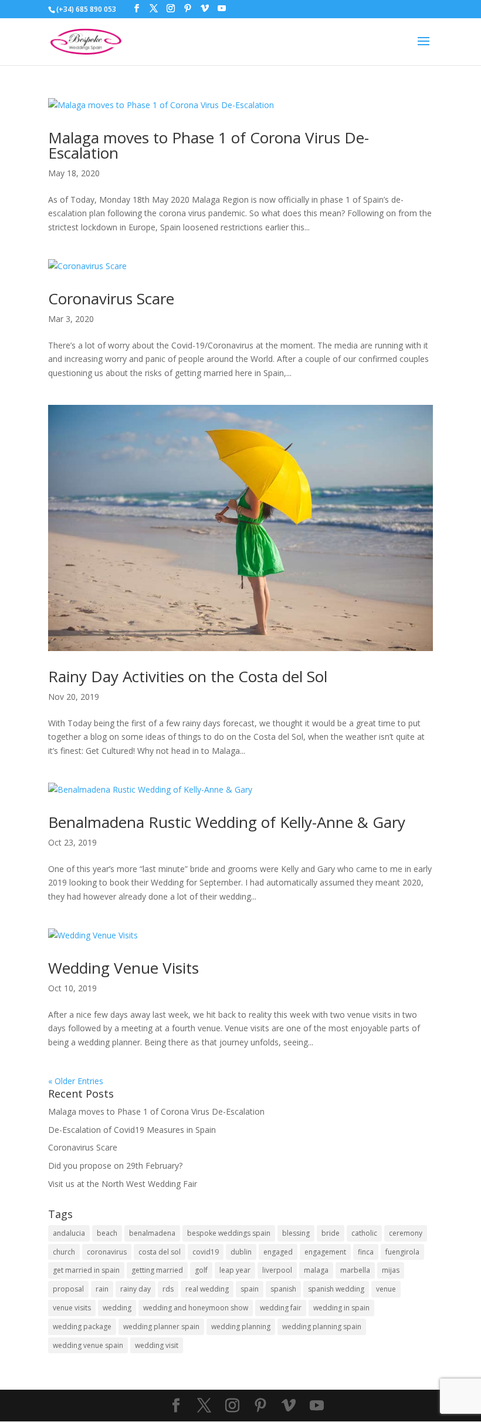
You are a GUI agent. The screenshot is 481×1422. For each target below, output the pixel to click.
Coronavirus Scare (111, 298)
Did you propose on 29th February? (115, 1165)
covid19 (205, 1252)
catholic (364, 1233)
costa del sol (159, 1252)
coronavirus (107, 1252)
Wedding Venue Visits (123, 967)
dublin (241, 1252)
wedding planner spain (161, 1327)
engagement (325, 1252)
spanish (283, 1289)
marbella (355, 1270)
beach (107, 1233)
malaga (316, 1270)
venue (386, 1289)
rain (102, 1289)
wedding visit (156, 1345)
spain (249, 1289)
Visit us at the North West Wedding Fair (122, 1183)
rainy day (135, 1289)
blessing (296, 1233)
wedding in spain (341, 1308)
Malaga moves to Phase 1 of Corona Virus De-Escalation (208, 145)
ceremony (405, 1233)
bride (330, 1233)
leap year (234, 1270)
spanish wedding (336, 1289)
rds (168, 1289)
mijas (390, 1270)
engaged (278, 1252)
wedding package (82, 1327)
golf (201, 1270)
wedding (117, 1308)
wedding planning (240, 1327)
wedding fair (281, 1308)
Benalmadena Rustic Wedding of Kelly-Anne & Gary (226, 822)
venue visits (72, 1308)
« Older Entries (75, 1080)
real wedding (207, 1289)
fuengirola (402, 1252)
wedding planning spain (321, 1327)
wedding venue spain (88, 1345)
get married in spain (86, 1270)
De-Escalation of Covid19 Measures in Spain (132, 1129)
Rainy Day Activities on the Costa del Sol (187, 676)
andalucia (69, 1233)
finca (366, 1252)
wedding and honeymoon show (195, 1308)
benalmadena (152, 1233)
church (64, 1252)
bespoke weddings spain (228, 1233)
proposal (68, 1289)
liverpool (277, 1270)
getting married (157, 1270)
